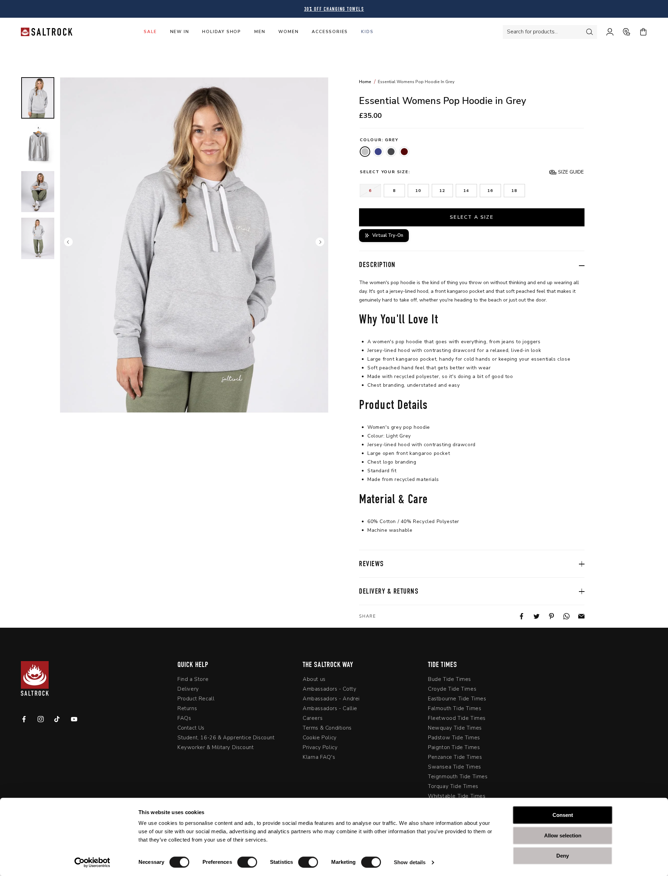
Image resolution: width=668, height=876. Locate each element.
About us (314, 679)
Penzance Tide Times (455, 757)
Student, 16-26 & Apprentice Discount (226, 737)
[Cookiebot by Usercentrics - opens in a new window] (92, 862)
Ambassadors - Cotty (329, 688)
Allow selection (562, 835)
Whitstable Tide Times (457, 796)
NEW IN (179, 31)
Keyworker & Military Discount (215, 747)
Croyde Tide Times (452, 688)
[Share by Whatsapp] (562, 616)
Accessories (330, 31)
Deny (562, 856)
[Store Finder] (622, 32)
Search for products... (532, 31)
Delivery (188, 688)
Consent (562, 815)
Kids (367, 31)
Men (259, 31)
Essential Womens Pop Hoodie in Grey (416, 82)
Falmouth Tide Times (454, 708)
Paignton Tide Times (454, 747)
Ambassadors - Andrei (331, 698)
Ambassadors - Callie (330, 708)
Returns (187, 708)
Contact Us (191, 727)
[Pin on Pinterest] (547, 616)
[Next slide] (320, 241)
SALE (150, 31)
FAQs (184, 718)
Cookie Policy (320, 737)
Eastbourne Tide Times (457, 698)
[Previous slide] (68, 241)
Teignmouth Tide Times (458, 776)
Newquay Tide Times (455, 727)
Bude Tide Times (449, 679)
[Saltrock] (46, 32)
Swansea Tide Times (454, 766)
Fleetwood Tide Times (457, 718)
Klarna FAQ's (319, 757)
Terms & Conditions (327, 727)
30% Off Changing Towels (334, 9)
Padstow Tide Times (454, 737)
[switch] (247, 862)
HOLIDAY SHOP (221, 31)
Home (365, 82)
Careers (313, 718)
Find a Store (192, 679)
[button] (566, 172)
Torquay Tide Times (453, 786)
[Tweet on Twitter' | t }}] (532, 616)
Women (288, 31)
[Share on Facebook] (517, 616)
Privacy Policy (320, 747)
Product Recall (195, 698)
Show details (410, 862)
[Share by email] (577, 616)
